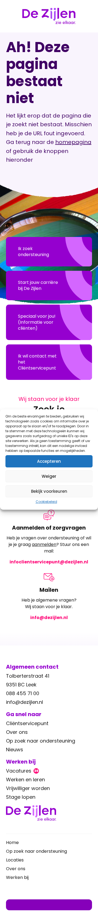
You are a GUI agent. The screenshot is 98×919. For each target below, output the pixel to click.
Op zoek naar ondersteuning (40, 740)
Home (12, 842)
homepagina (73, 142)
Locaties (15, 860)
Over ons (17, 732)
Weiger (49, 476)
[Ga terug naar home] (49, 813)
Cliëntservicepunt (27, 723)
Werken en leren (25, 779)
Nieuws (14, 749)
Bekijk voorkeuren (49, 491)
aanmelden (44, 544)
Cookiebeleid (46, 501)
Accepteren (49, 461)
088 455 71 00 (22, 693)
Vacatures (22, 770)
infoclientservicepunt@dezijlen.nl (49, 562)
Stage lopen (20, 797)
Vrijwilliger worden (28, 788)
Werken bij (17, 877)
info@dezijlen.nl (49, 617)
